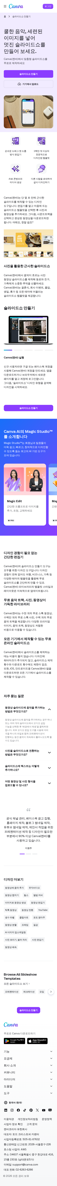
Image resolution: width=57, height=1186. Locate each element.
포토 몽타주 (39, 917)
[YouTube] (43, 1110)
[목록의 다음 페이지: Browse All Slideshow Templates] (51, 992)
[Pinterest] (31, 1110)
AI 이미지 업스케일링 (15, 932)
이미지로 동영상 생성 (15, 902)
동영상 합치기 (12, 895)
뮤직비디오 (34, 887)
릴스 (26, 895)
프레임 (25, 924)
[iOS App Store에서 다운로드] (37, 1043)
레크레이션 (29, 991)
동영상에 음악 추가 (14, 887)
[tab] (22, 854)
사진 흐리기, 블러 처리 (16, 939)
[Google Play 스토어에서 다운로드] (14, 1043)
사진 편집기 (38, 939)
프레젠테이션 (11, 991)
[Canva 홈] (16, 6)
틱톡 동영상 (11, 909)
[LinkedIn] (5, 1110)
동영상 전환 (27, 909)
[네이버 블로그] (50, 1110)
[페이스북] (18, 1110)
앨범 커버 (38, 895)
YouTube (43, 909)
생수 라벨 (9, 917)
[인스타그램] (12, 1110)
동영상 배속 (11, 947)
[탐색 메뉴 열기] (5, 6)
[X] (37, 1110)
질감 (35, 924)
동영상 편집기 (38, 902)
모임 (42, 991)
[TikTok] (24, 1110)
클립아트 (23, 917)
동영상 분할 (11, 924)
